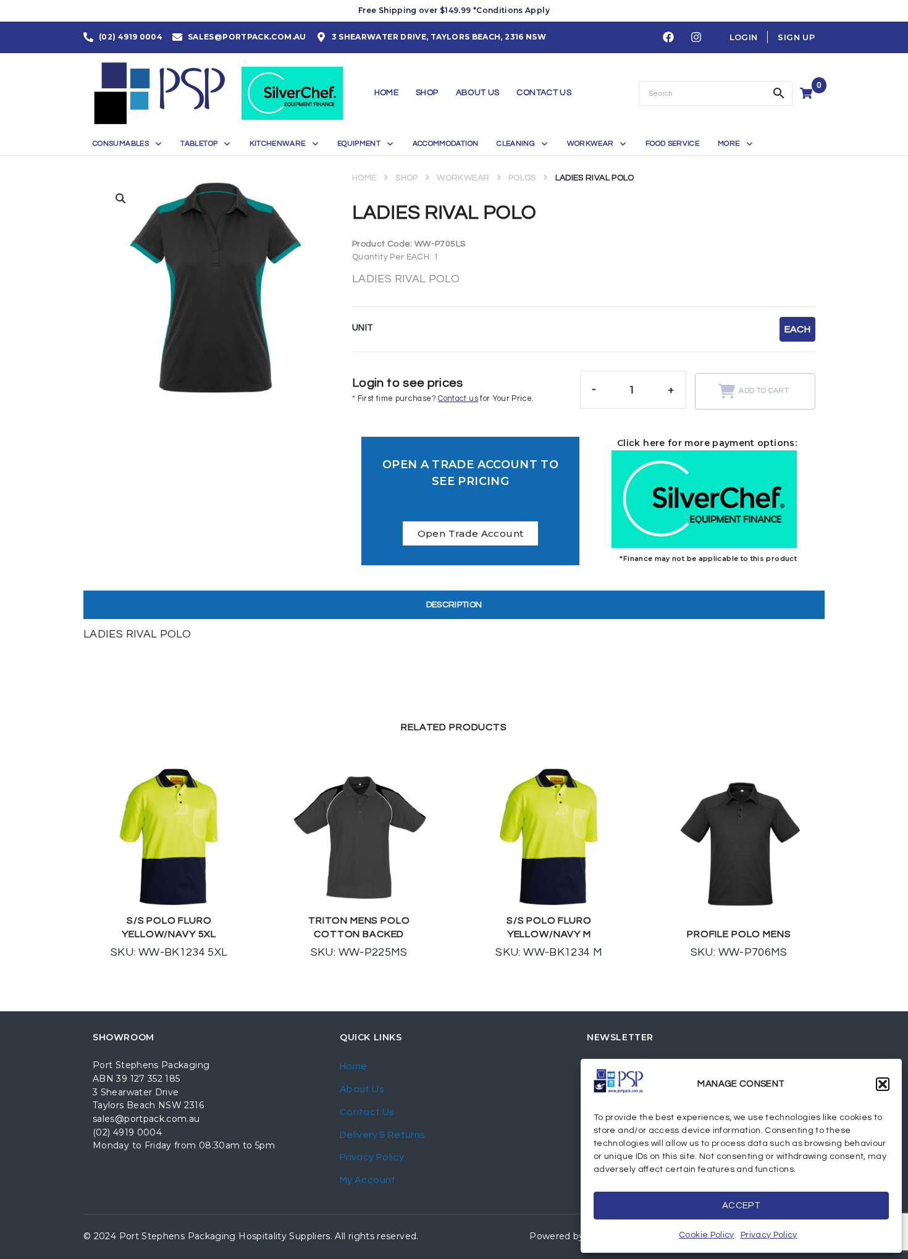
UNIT (362, 327)
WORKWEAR (463, 178)
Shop (406, 178)
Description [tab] (454, 604)
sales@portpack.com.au (146, 1118)
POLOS (522, 178)
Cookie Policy (706, 1235)
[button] (882, 1084)
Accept (741, 1205)
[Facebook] (668, 37)
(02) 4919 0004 (127, 1132)
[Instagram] (696, 37)
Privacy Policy (769, 1235)
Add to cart (764, 391)
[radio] (797, 329)
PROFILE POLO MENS (739, 934)
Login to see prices (407, 383)
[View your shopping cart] (807, 93)
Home (364, 178)
